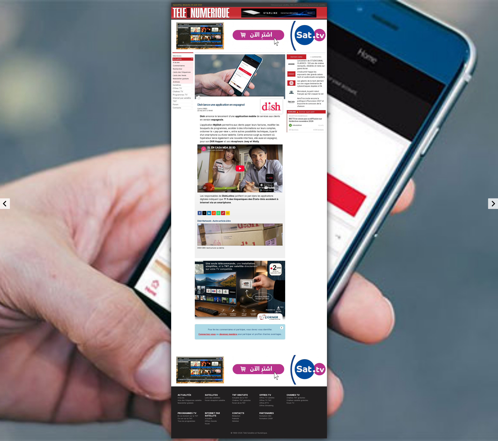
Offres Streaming (266, 405)
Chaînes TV (178, 91)
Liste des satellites (212, 398)
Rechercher (177, 69)
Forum (175, 104)
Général (235, 421)
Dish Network (204, 221)
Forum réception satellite (215, 400)
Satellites (177, 85)
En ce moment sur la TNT (188, 416)
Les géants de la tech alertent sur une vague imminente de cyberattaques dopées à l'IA (310, 83)
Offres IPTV (264, 403)
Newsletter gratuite (181, 79)
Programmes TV (180, 94)
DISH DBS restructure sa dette (210, 248)
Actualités (177, 59)
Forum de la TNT (238, 403)
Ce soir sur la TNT (185, 418)
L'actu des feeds (179, 75)
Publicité (235, 418)
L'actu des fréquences (182, 72)
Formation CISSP (266, 418)
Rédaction (236, 416)
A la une (176, 62)
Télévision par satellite (280, 5)
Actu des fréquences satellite (190, 400)
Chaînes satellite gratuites (297, 400)
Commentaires (179, 66)
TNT (292, 5)
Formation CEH (265, 416)
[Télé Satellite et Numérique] (201, 13)
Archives (176, 82)
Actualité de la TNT (240, 398)
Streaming (303, 5)
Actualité (208, 418)
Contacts (177, 107)
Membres (177, 56)
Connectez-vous (207, 334)
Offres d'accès (211, 421)
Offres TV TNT (265, 400)
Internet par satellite (317, 5)
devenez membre (228, 334)
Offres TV (177, 88)
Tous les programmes (186, 421)
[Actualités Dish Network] (271, 113)
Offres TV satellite (266, 398)
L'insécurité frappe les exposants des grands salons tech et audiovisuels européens (311, 74)
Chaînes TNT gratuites (241, 400)
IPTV (296, 5)
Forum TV (290, 403)
